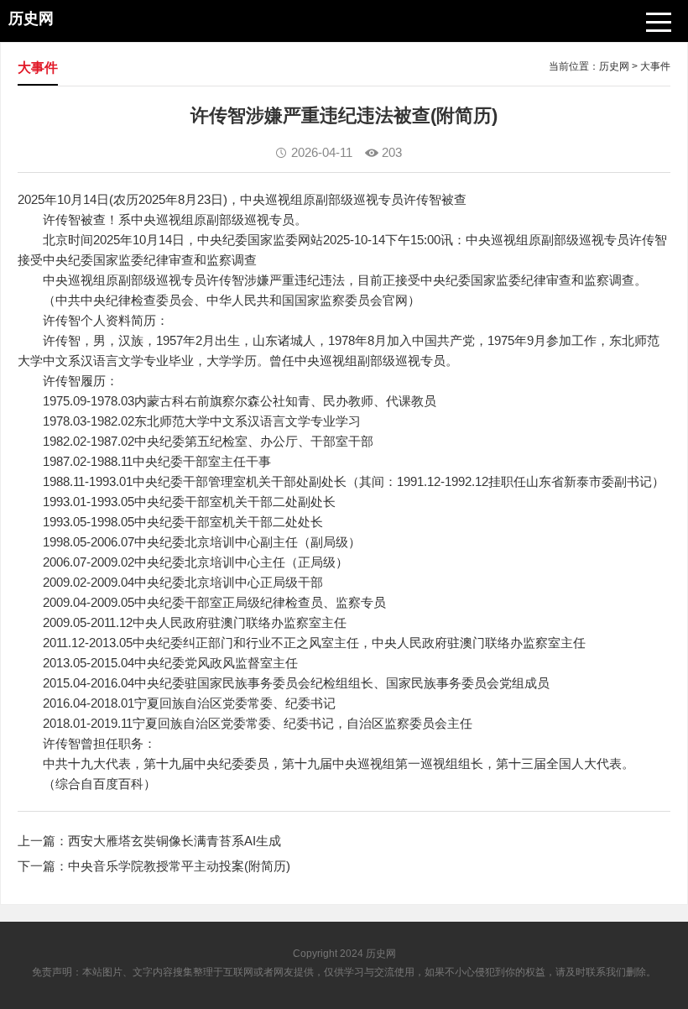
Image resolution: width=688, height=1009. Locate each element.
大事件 (655, 66)
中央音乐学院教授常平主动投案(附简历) (179, 866)
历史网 (614, 66)
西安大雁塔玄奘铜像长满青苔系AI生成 (174, 841)
